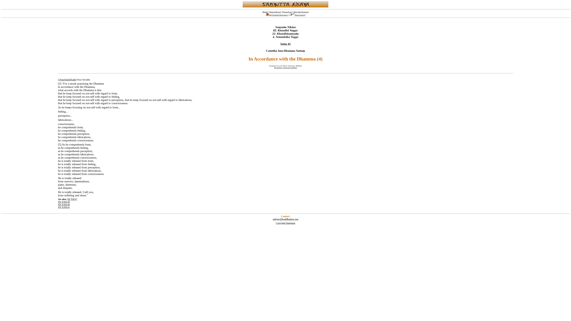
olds (67, 79)
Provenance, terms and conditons (285, 68)
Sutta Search (300, 15)
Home (265, 12)
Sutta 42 (285, 43)
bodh (73, 79)
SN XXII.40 (64, 204)
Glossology (287, 12)
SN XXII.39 (64, 202)
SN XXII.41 (64, 207)
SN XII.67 (72, 199)
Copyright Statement (285, 223)
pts (62, 79)
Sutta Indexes (275, 12)
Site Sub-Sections (301, 12)
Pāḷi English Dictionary (278, 15)
